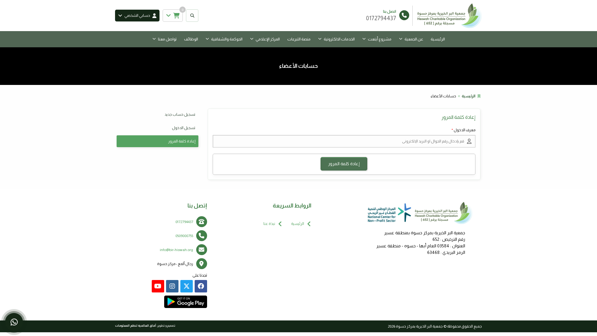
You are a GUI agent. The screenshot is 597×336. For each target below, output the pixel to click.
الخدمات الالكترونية (339, 39)
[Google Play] (185, 302)
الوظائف (191, 39)
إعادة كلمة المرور (181, 141)
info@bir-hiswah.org (176, 250)
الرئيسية (438, 39)
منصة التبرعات (299, 39)
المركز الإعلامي (268, 39)
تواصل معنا (167, 39)
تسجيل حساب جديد (179, 114)
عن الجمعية (414, 39)
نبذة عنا (269, 224)
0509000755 (184, 236)
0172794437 (184, 222)
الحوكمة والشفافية (227, 39)
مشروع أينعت (379, 39)
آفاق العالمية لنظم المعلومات (135, 325)
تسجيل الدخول (183, 128)
